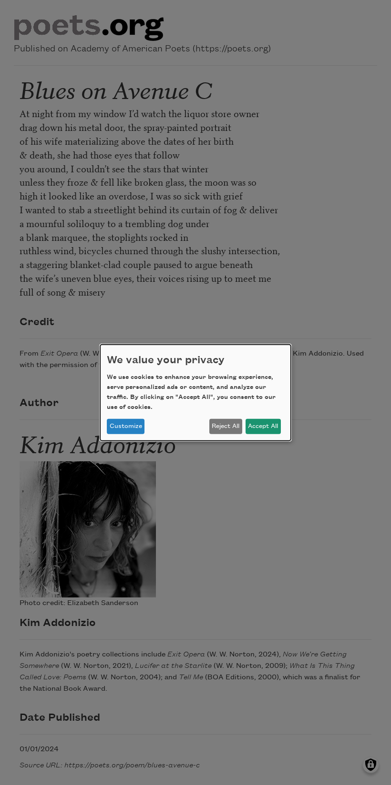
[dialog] (195, 392)
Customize (126, 426)
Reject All (225, 426)
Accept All (263, 426)
